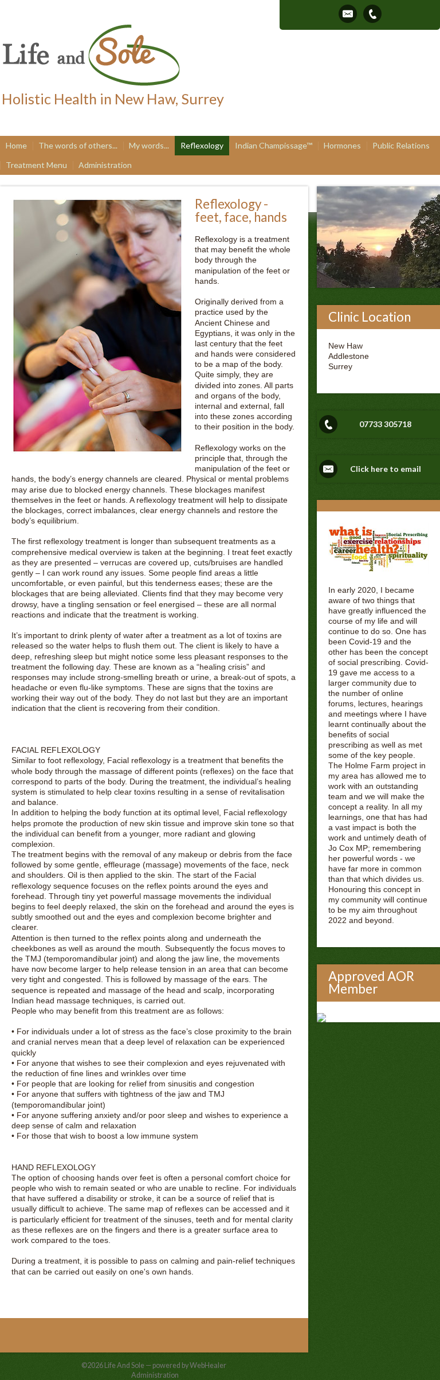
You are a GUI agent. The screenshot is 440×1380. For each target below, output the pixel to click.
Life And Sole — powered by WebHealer (165, 1365)
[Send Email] (347, 14)
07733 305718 (385, 424)
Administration (155, 1375)
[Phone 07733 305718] (372, 14)
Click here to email (385, 469)
